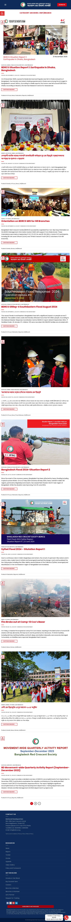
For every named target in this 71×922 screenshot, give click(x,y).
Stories (8, 218)
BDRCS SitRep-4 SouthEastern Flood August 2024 (29, 306)
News (8, 65)
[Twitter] (10, 903)
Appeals (8, 861)
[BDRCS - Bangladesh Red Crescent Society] (35, 4)
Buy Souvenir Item (12, 882)
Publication (15, 65)
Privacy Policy (21, 834)
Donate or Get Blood (13, 878)
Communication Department (27, 75)
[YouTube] (13, 903)
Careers (8, 885)
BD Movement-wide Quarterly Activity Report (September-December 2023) (35, 769)
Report (8, 852)
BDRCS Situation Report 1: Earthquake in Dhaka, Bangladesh (28, 69)
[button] (2, 13)
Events (3, 153)
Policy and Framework (13, 868)
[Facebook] (7, 903)
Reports (21, 65)
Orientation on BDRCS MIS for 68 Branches (25, 221)
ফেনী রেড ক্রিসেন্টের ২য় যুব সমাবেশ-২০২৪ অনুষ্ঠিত (19, 707)
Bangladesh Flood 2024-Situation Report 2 (25, 469)
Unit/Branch (29, 65)
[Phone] (66, 917)
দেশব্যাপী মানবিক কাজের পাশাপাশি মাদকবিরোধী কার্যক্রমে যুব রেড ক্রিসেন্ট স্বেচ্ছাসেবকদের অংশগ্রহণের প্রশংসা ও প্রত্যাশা (32, 157)
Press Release (15, 389)
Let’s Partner (10, 895)
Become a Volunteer (13, 891)
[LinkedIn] (16, 903)
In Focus (4, 65)
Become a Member (12, 888)
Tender (8, 855)
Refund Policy (29, 834)
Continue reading (9, 89)
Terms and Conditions (12, 834)
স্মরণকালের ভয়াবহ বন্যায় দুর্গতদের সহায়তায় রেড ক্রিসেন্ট (21, 392)
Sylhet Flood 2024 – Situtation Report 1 (23, 549)
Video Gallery (10, 865)
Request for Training (12, 898)
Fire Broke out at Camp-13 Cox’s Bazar (23, 621)
